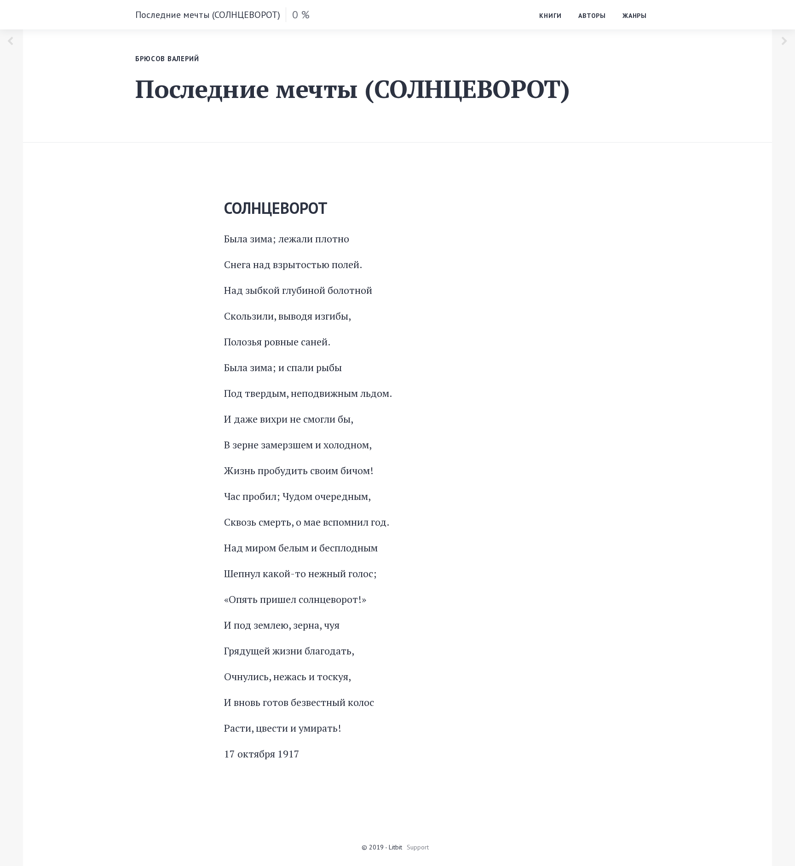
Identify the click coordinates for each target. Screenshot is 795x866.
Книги (550, 15)
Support (418, 847)
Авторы (592, 15)
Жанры (634, 15)
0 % (301, 14)
